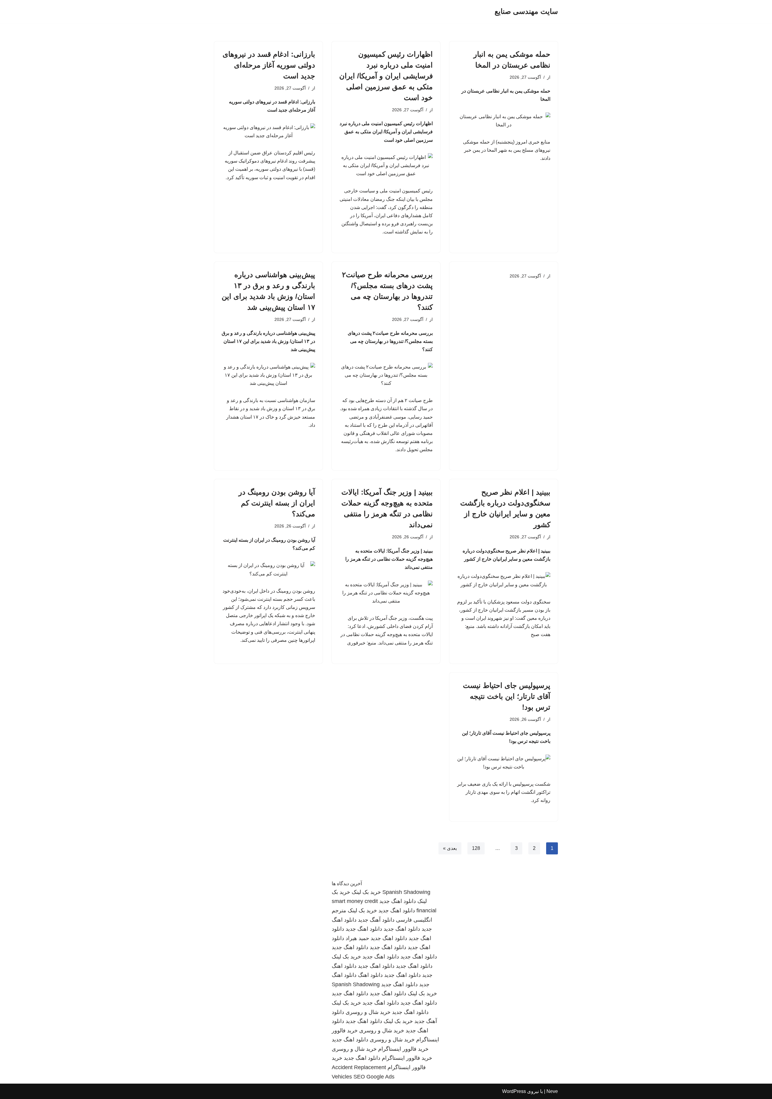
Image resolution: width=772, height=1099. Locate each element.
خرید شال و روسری (368, 1012)
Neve (552, 1091)
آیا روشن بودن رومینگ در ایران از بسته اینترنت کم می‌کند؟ (277, 503)
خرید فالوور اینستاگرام (403, 1049)
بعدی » (450, 848)
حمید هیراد (357, 938)
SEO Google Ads (373, 1077)
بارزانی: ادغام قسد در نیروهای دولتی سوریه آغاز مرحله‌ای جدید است (269, 65)
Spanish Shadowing (406, 892)
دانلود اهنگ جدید (397, 901)
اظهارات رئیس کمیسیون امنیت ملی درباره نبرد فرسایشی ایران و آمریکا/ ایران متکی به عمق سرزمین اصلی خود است (386, 76)
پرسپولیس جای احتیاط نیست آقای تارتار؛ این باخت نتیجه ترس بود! (506, 696)
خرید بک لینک (366, 892)
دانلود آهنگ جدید (376, 920)
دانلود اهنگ (370, 975)
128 (476, 848)
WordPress (514, 1091)
